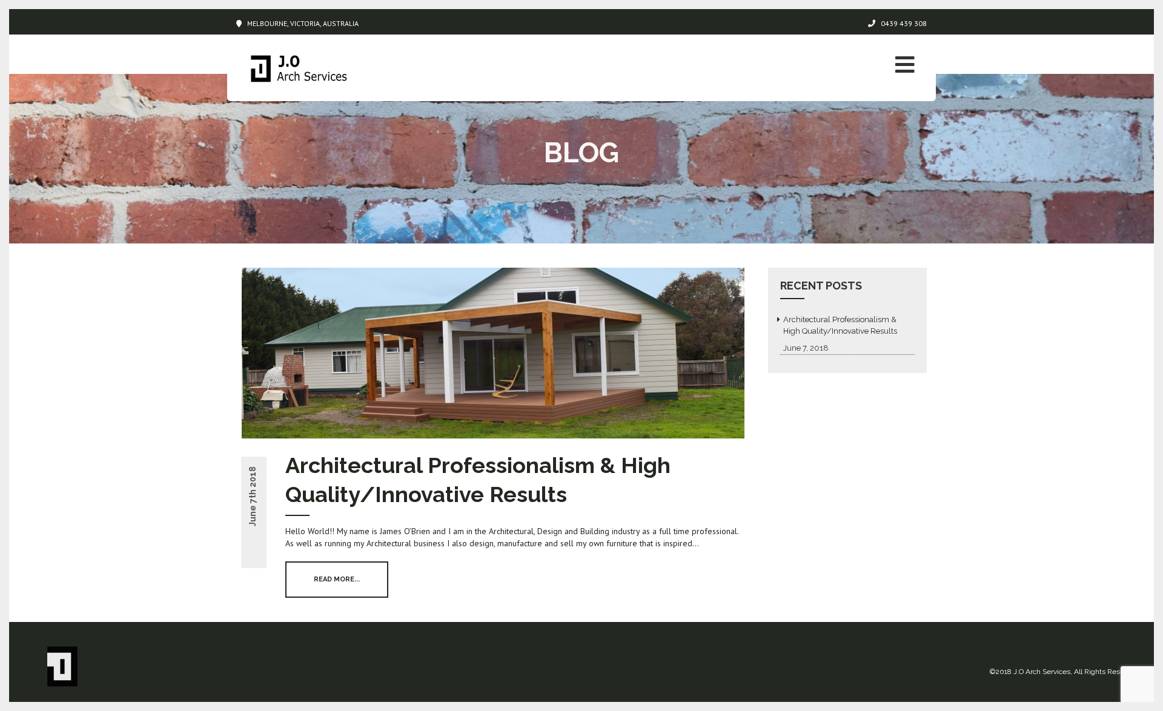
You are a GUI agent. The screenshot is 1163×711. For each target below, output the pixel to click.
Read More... (337, 579)
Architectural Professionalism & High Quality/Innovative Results (840, 325)
